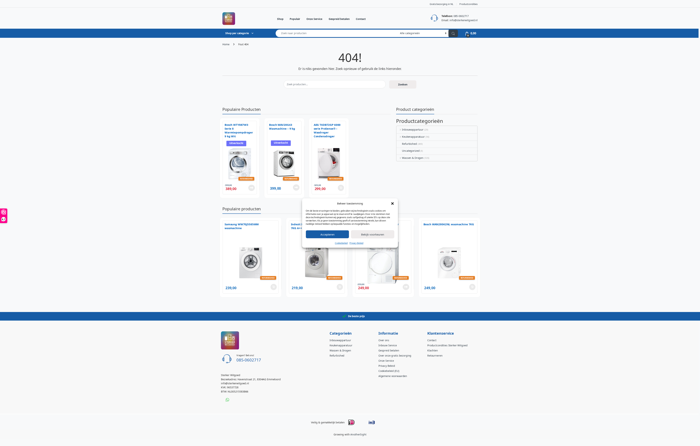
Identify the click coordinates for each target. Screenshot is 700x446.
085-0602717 (461, 16)
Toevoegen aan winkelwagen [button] (336, 188)
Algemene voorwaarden (392, 376)
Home (225, 44)
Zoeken (402, 84)
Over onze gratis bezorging (394, 355)
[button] (392, 203)
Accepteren (327, 234)
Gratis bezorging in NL (441, 4)
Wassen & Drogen (412, 158)
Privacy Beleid (356, 242)
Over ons (383, 340)
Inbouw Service (387, 345)
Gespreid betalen (339, 19)
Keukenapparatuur (413, 136)
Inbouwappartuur (412, 129)
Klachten (432, 350)
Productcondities (468, 4)
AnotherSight (358, 434)
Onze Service (314, 19)
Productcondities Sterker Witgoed (447, 345)
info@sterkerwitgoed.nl (464, 20)
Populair (295, 19)
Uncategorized (410, 150)
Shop (280, 19)
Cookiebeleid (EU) (388, 371)
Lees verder (251, 188)
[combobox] (337, 33)
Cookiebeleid (341, 242)
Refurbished (409, 144)
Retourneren (434, 355)
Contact (360, 19)
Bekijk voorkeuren (372, 234)
